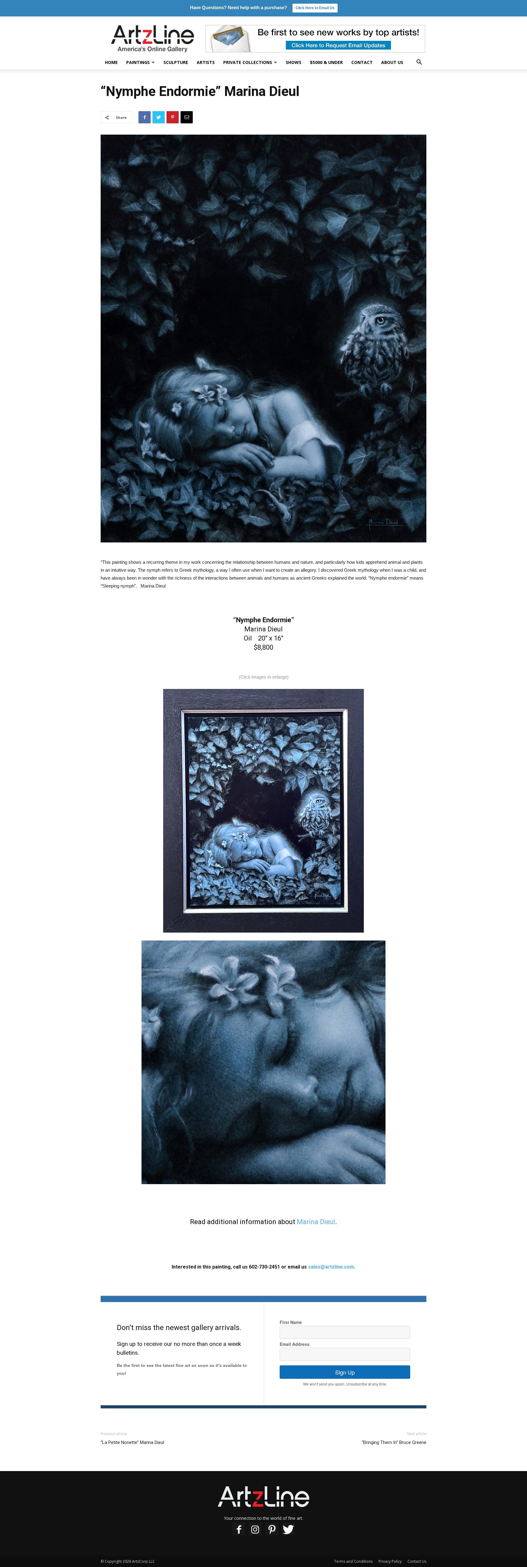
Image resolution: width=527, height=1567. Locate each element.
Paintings (138, 62)
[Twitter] (288, 1529)
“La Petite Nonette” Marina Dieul (132, 1442)
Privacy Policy (390, 1561)
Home (111, 62)
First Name (291, 1322)
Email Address (295, 1344)
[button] (419, 63)
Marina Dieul (316, 1222)
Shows (293, 62)
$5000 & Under (326, 62)
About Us (392, 62)
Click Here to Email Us (315, 8)
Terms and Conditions (353, 1561)
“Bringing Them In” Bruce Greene (394, 1442)
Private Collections (247, 62)
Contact (362, 62)
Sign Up (345, 1372)
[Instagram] (255, 1529)
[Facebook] (239, 1529)
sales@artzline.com (331, 1267)
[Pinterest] (272, 1529)
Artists (206, 62)
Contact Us (416, 1561)
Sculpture (175, 62)
